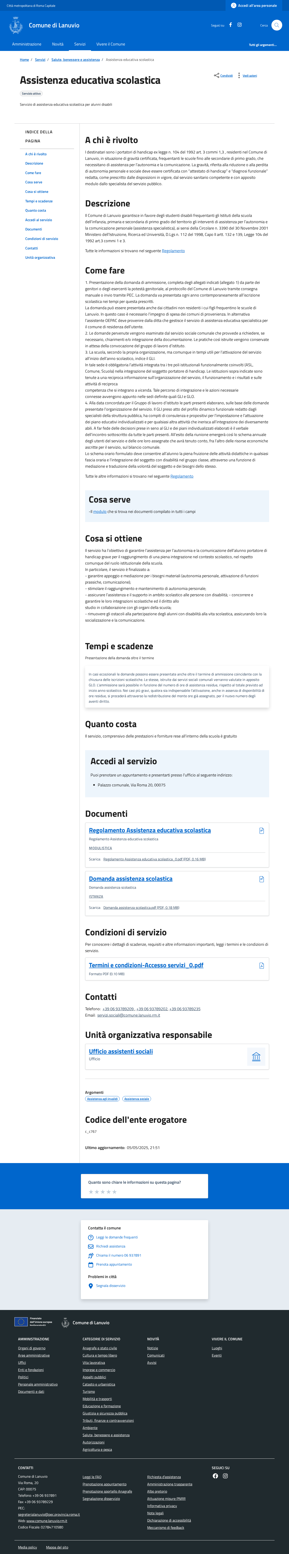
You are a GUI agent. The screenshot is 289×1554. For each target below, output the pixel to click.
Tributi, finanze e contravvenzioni (108, 1420)
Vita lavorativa (94, 1362)
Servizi (80, 44)
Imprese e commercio (99, 1369)
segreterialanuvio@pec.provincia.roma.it (49, 1514)
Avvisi (151, 1362)
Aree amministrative (34, 1355)
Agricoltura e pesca (97, 1449)
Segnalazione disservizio (101, 1498)
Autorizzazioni (94, 1442)
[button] (276, 25)
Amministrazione (26, 44)
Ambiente (90, 1427)
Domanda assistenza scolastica (130, 879)
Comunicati (156, 1355)
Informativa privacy (162, 1506)
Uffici (22, 1362)
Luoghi (217, 1348)
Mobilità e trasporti (97, 1398)
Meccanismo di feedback (165, 1527)
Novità (57, 44)
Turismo (89, 1391)
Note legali (155, 1513)
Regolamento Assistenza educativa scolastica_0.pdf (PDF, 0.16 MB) (154, 859)
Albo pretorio (157, 1491)
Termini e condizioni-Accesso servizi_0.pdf (146, 965)
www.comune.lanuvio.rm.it (46, 1520)
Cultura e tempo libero (100, 1355)
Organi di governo (31, 1348)
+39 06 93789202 (152, 1009)
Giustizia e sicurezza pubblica (105, 1413)
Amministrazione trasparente (169, 1484)
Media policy (27, 1547)
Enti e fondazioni (31, 1369)
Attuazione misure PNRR (166, 1498)
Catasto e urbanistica (99, 1384)
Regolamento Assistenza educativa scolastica (150, 830)
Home (24, 59)
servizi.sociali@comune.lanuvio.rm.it (128, 1015)
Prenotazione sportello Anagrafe (107, 1491)
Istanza (96, 896)
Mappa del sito (57, 1547)
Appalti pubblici (94, 1377)
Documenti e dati (31, 1391)
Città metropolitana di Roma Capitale (31, 5)
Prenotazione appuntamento (104, 1484)
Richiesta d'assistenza (164, 1477)
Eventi (217, 1355)
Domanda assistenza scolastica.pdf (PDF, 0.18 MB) (141, 907)
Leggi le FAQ (92, 1477)
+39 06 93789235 (184, 1009)
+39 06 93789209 (119, 1009)
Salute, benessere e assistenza (75, 59)
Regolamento (173, 251)
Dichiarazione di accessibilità (169, 1520)
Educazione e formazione (102, 1406)
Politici (23, 1377)
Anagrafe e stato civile (100, 1348)
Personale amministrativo (38, 1384)
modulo (100, 511)
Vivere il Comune (110, 44)
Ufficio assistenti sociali (121, 1051)
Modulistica (100, 848)
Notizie (152, 1348)
